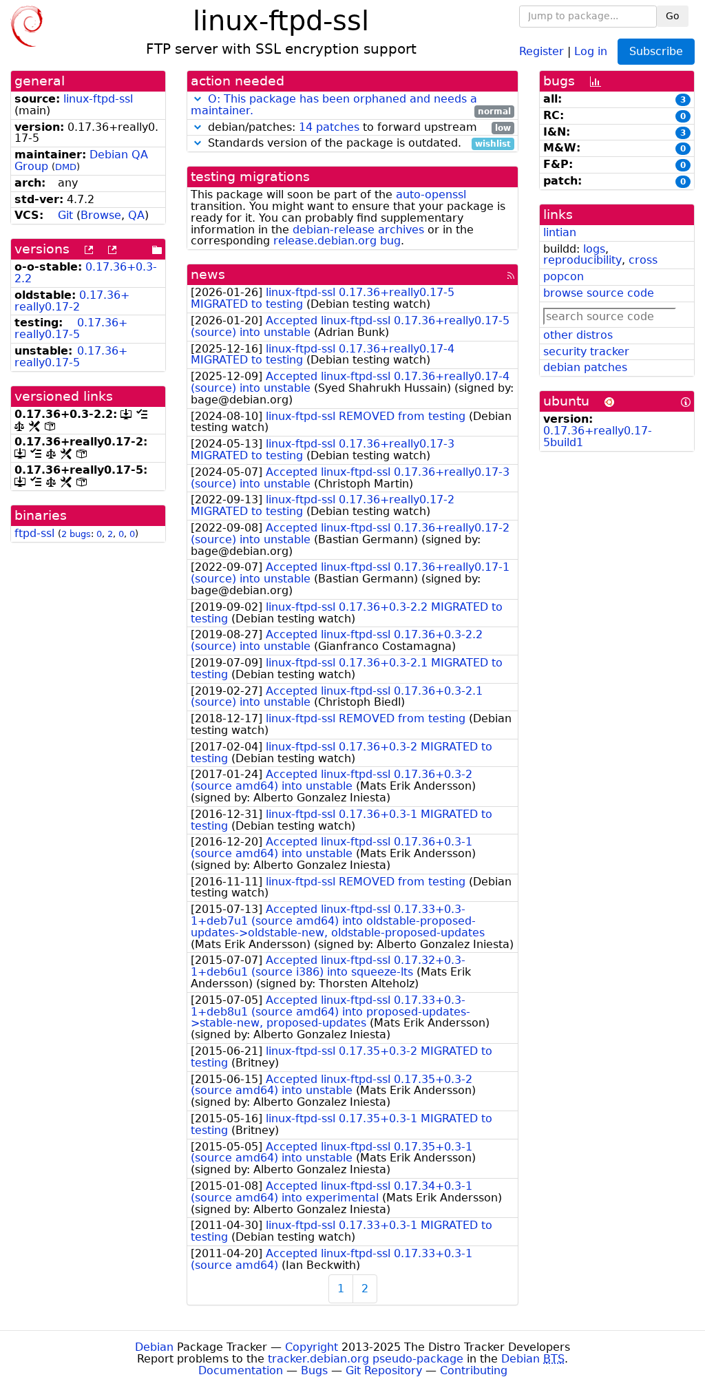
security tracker (586, 351)
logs (594, 248)
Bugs (314, 1370)
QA (136, 215)
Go (673, 15)
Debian (154, 1347)
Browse (101, 215)
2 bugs (76, 534)
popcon (563, 276)
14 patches (329, 127)
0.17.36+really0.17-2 (71, 300)
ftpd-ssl (34, 533)
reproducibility (582, 259)
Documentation (240, 1370)
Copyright (311, 1347)
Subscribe (656, 51)
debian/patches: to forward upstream (357, 128)
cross (643, 259)
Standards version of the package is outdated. (357, 143)
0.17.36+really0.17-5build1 (597, 436)
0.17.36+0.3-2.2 (85, 272)
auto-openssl (431, 194)
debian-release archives (358, 229)
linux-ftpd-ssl (98, 98)
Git (65, 215)
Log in (590, 50)
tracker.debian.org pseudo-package (365, 1358)
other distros (578, 334)
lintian (559, 232)
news (208, 274)
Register (541, 50)
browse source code (598, 292)
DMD (65, 167)
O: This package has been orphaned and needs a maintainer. (334, 104)
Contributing (473, 1370)
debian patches (585, 367)
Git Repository (384, 1370)
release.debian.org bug (337, 240)
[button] (197, 98)
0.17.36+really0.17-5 (70, 328)
